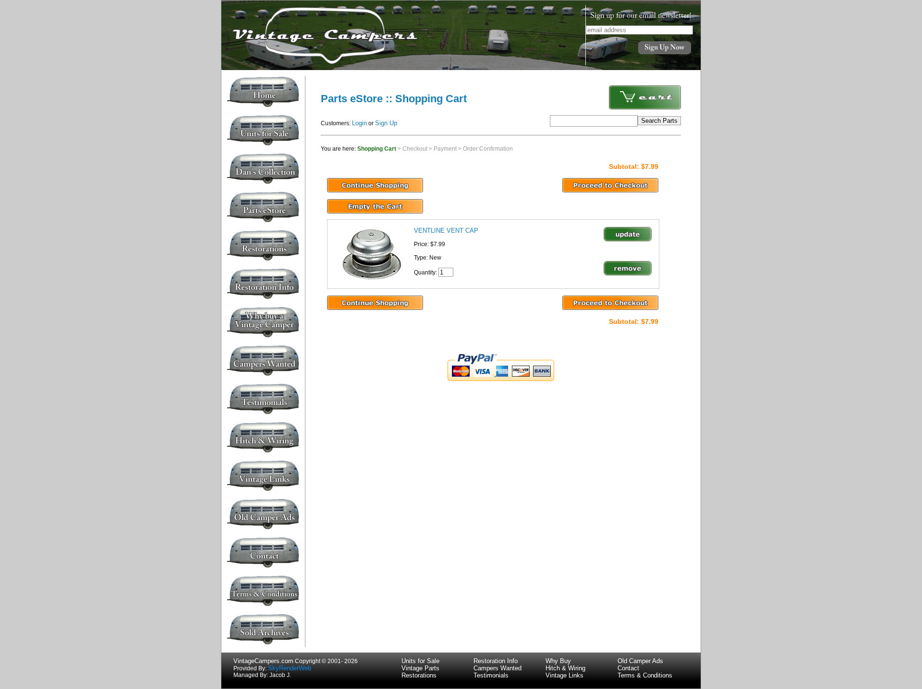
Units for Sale (420, 661)
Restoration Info (495, 661)
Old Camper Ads (640, 661)
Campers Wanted (497, 668)
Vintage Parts (420, 668)
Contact (628, 668)
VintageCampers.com (263, 661)
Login (359, 123)
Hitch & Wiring (565, 668)
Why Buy (558, 661)
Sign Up (386, 123)
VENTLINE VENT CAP (446, 230)
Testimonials (491, 675)
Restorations (419, 675)
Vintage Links (564, 675)
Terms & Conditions (645, 675)
